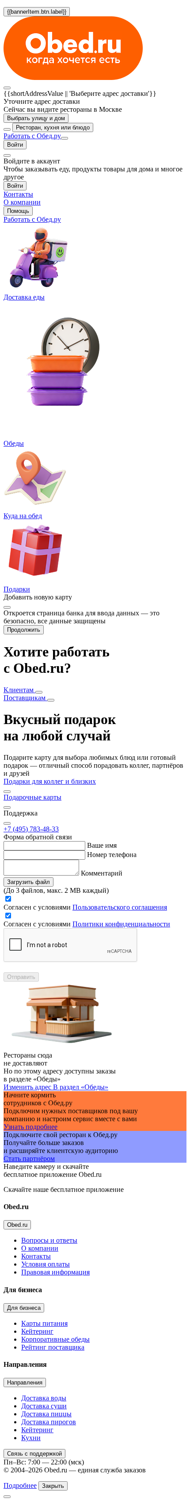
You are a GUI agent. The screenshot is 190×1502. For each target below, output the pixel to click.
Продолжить (23, 629)
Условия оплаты (45, 1264)
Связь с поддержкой (34, 1453)
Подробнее (20, 1485)
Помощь (18, 211)
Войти (15, 144)
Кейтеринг (37, 1331)
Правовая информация (55, 1272)
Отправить (21, 977)
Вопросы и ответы (49, 1240)
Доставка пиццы (46, 1414)
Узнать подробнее (30, 1126)
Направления (24, 1382)
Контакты (36, 1256)
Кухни (31, 1437)
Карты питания (44, 1323)
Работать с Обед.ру (32, 136)
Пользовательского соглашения (119, 907)
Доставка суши (44, 1406)
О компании (39, 1248)
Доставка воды (43, 1398)
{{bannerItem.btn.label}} (36, 11)
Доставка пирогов (48, 1422)
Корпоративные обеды (55, 1339)
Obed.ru (17, 1224)
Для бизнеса (24, 1308)
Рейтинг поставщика (52, 1347)
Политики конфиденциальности (121, 924)
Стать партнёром (29, 1158)
